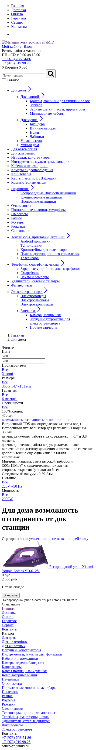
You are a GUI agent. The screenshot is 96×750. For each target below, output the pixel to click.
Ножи (34, 132)
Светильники (22, 231)
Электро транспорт (17, 729)
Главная (17, 6)
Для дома (9, 638)
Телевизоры (30, 258)
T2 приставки (31, 245)
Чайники (37, 137)
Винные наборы (43, 128)
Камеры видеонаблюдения (32, 170)
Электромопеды (33, 296)
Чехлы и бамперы (35, 277)
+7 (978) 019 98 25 (16, 63)
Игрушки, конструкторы (30, 157)
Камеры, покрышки (45, 315)
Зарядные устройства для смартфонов (51, 269)
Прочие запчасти (43, 327)
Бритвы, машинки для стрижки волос (60, 101)
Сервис (17, 22)
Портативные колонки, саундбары (38, 210)
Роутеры (17, 222)
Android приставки (36, 241)
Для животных (23, 153)
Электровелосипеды (37, 304)
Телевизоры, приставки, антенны (28, 713)
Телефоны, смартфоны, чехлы (25, 717)
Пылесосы (19, 214)
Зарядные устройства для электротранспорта (50, 321)
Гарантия (18, 18)
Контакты (19, 26)
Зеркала (36, 105)
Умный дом (30, 145)
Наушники (10, 679)
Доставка (18, 10)
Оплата (17, 14)
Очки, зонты (21, 206)
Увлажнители (31, 141)
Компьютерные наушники (41, 197)
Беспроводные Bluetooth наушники (48, 193)
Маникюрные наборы (47, 113)
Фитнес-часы (21, 285)
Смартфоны (30, 273)
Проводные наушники (38, 201)
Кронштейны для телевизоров (45, 250)
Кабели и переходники (29, 166)
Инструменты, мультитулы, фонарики (41, 162)
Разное (16, 218)
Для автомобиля (24, 149)
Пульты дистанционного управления (50, 254)
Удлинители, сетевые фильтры (35, 281)
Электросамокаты (35, 300)
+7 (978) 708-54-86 (16, 59)
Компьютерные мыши (28, 182)
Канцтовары (21, 174)
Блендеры (37, 124)
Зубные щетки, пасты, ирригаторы (57, 109)
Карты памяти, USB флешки (34, 178)
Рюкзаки (18, 226)
